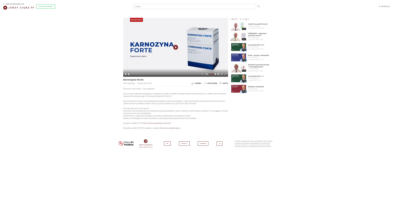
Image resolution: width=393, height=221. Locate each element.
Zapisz (225, 83)
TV (219, 143)
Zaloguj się (385, 6)
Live (167, 143)
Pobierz (198, 83)
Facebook (203, 143)
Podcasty (184, 143)
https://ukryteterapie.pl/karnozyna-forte (157, 123)
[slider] (164, 74)
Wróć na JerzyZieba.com (15, 4)
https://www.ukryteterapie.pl (170, 128)
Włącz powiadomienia (46, 6)
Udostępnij (212, 83)
